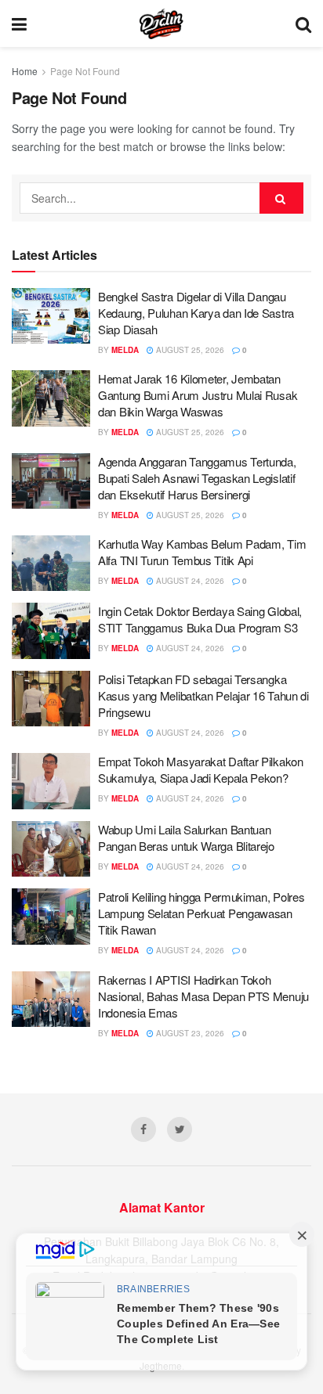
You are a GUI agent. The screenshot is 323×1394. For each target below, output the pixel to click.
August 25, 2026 (189, 349)
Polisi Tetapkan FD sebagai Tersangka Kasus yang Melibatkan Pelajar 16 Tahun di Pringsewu (203, 695)
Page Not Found (85, 70)
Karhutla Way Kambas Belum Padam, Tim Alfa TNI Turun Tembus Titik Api (202, 551)
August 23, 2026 (189, 1033)
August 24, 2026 (189, 580)
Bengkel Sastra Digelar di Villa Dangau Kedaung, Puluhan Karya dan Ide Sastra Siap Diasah (196, 312)
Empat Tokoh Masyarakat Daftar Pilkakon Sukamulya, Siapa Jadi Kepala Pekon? (200, 769)
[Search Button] (281, 198)
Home (25, 70)
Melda (125, 349)
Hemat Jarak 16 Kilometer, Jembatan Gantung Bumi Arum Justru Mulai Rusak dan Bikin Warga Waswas (197, 395)
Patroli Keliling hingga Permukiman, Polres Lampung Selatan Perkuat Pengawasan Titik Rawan (201, 913)
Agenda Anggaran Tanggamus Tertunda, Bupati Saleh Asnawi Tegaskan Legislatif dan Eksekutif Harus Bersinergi (197, 477)
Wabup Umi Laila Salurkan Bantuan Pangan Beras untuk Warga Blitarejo (186, 837)
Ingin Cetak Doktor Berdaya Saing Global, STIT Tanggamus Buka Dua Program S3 (200, 619)
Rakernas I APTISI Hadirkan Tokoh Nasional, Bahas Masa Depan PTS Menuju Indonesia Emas (203, 996)
